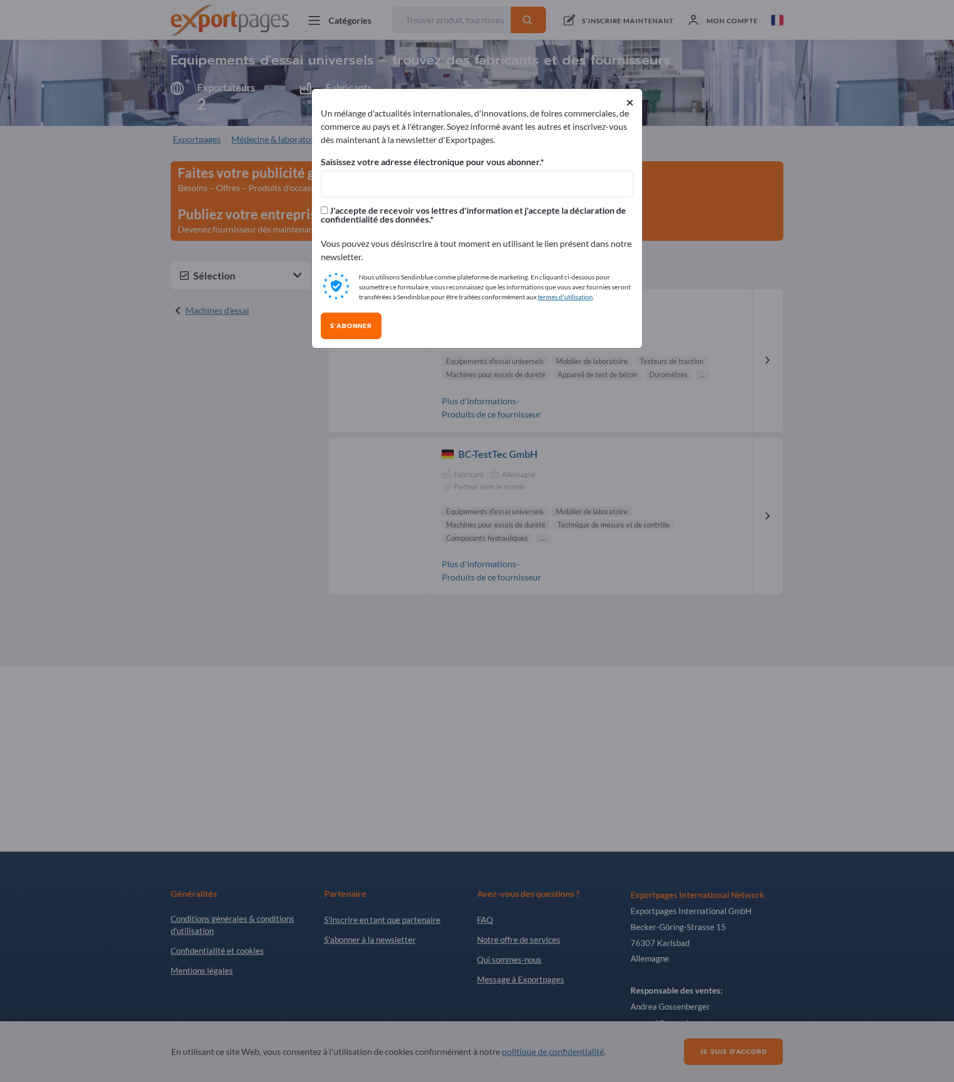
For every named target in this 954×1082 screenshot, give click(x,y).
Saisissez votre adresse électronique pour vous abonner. (430, 161)
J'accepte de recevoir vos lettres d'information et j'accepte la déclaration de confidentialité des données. (473, 215)
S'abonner (351, 326)
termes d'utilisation (565, 297)
